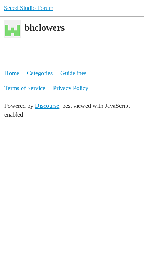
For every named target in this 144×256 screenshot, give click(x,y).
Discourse (47, 105)
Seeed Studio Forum (28, 8)
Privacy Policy (70, 88)
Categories (40, 73)
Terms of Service (24, 88)
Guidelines (73, 73)
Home (11, 73)
